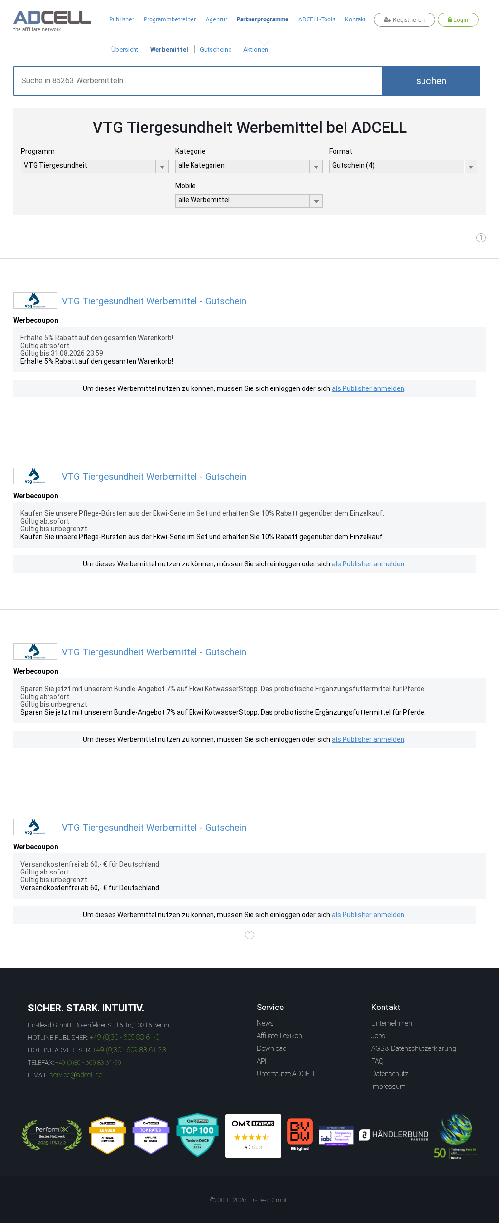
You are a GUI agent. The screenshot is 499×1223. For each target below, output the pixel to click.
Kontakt (355, 19)
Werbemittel (169, 49)
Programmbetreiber (170, 19)
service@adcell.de (76, 1075)
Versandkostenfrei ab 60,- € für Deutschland (89, 888)
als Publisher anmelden (368, 388)
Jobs (378, 1036)
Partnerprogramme (262, 19)
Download (272, 1048)
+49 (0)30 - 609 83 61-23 (129, 1050)
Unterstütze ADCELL (286, 1074)
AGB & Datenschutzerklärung (413, 1048)
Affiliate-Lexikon (279, 1036)
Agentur (216, 19)
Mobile (185, 186)
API (261, 1061)
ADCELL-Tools (316, 19)
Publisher (121, 19)
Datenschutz (389, 1074)
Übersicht (124, 49)
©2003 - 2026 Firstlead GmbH (249, 1200)
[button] (431, 81)
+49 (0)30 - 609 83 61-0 (124, 1037)
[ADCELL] (253, 1136)
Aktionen (255, 49)
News (265, 1023)
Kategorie (190, 151)
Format (340, 151)
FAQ (377, 1061)
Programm (38, 151)
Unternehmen (391, 1023)
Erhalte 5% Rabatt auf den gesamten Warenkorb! (96, 361)
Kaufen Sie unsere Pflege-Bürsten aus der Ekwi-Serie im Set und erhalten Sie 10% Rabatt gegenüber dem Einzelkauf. (202, 537)
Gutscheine (215, 49)
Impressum (388, 1086)
